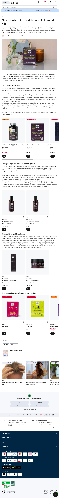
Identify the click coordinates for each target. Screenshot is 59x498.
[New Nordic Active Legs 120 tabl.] (13, 315)
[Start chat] (55, 494)
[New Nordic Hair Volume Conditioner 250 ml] (37, 210)
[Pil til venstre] (51, 427)
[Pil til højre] (58, 11)
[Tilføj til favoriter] (23, 144)
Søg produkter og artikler (9, 7)
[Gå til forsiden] (14, 2)
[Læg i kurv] (52, 156)
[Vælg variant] (4, 156)
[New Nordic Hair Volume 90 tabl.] (37, 138)
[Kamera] (53, 7)
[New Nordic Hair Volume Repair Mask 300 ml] (37, 270)
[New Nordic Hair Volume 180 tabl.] (13, 138)
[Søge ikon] (56, 7)
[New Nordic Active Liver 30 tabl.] (37, 315)
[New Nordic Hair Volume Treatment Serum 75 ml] (13, 270)
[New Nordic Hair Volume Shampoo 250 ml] (13, 210)
